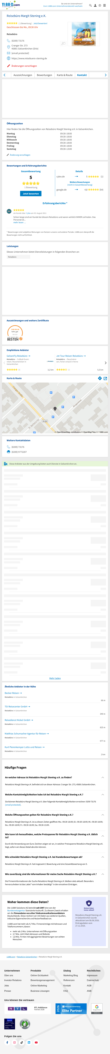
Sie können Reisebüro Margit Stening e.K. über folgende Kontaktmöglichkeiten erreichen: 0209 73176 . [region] (50, 803)
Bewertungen (44, 75)
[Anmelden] (96, 5)
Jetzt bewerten (31, 193)
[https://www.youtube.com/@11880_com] (36, 1042)
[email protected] (13, 804)
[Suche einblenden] (91, 5)
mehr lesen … (19, 222)
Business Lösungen (40, 991)
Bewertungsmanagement (42, 980)
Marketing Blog (70, 975)
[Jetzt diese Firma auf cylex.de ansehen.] (76, 176)
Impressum (92, 975)
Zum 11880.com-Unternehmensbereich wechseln (62, 6)
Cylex (28, 213)
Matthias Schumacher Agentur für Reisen (25, 733)
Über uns (8, 975)
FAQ (65, 991)
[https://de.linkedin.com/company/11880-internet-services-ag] (29, 1042)
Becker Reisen (12, 692)
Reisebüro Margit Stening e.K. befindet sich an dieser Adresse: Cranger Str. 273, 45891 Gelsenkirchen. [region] (50, 784)
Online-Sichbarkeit (39, 975)
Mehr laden (55, 678)
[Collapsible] (103, 777)
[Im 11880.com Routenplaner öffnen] (100, 377)
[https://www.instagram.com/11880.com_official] (14, 1042)
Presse (7, 991)
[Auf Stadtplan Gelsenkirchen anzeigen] (105, 378)
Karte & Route (65, 75)
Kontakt (82, 75)
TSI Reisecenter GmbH (16, 706)
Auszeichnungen (23, 75)
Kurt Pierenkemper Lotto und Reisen (23, 747)
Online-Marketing (39, 985)
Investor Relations (12, 980)
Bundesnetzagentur (16, 910)
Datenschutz (93, 980)
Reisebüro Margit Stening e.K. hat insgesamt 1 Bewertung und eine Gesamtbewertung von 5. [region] (46, 864)
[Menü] (105, 5)
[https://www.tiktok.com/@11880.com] (22, 1042)
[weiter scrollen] (105, 75)
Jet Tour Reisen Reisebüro (69, 355)
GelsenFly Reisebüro (17, 355)
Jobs (6, 985)
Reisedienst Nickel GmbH (17, 720)
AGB (89, 985)
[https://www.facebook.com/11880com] (7, 1042)
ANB (89, 991)
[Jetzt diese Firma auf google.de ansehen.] (76, 189)
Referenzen (69, 980)
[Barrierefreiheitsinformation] (101, 5)
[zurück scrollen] (4, 75)
